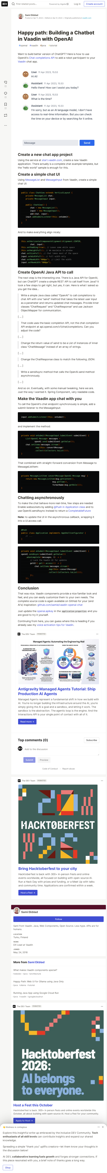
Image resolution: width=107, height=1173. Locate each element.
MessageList (32, 179)
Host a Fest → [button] (28, 892)
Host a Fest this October (33, 1105)
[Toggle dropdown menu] (97, 634)
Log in (77, 4)
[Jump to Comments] (5, 94)
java (43, 45)
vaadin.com (86, 18)
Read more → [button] (27, 721)
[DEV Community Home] (4, 4)
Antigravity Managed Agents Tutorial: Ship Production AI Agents (57, 691)
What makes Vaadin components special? (35, 972)
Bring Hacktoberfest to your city (47, 868)
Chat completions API (42, 57)
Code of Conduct (50, 768)
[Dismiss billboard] (103, 1127)
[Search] (13, 4)
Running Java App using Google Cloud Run (36, 994)
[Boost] (5, 115)
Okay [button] (8, 1167)
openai (23, 45)
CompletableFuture (79, 510)
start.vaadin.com (52, 160)
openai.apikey (45, 611)
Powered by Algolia (57, 4)
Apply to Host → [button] (24, 1120)
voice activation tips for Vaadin (55, 624)
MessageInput (54, 179)
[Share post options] (5, 125)
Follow (58, 919)
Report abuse (68, 768)
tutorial (52, 45)
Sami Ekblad (31, 15)
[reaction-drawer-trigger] (5, 83)
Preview (44, 760)
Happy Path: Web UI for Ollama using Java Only (38, 983)
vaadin (34, 45)
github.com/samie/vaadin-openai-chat (60, 604)
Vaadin (22, 61)
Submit (29, 760)
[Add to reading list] (5, 105)
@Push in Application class (69, 507)
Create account (94, 4)
